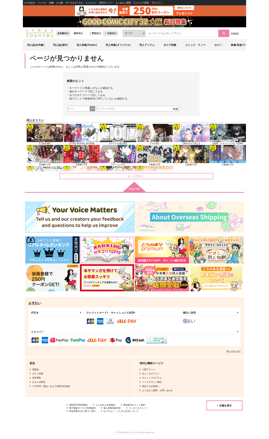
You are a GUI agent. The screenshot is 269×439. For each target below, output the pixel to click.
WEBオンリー (106, 2)
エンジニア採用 (141, 2)
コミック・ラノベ (195, 45)
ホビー (218, 45)
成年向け (78, 33)
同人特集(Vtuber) (87, 45)
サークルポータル (74, 2)
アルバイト (157, 2)
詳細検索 (235, 33)
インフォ (42, 2)
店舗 (51, 2)
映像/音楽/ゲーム (240, 45)
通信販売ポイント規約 (134, 404)
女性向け (112, 33)
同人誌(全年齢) (35, 45)
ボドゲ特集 (170, 45)
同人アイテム (147, 45)
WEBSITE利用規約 (78, 404)
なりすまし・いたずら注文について (121, 410)
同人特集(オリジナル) (118, 45)
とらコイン (91, 2)
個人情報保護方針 (112, 407)
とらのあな (29, 2)
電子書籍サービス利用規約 (82, 407)
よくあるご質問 (123, 2)
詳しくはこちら (234, 350)
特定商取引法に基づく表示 (82, 410)
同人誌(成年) (60, 45)
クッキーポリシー (137, 407)
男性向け (96, 33)
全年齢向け (63, 33)
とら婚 (59, 2)
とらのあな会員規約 (105, 404)
